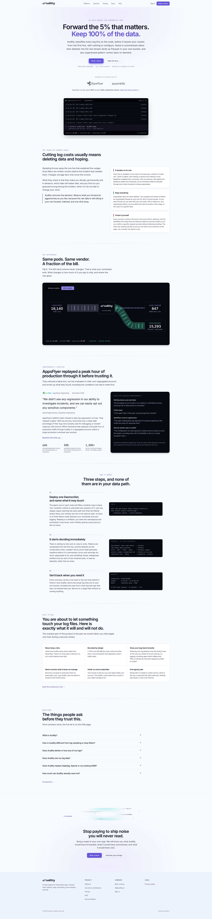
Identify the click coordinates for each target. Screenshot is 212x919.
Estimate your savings (114, 855)
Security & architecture (93, 888)
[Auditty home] (48, 3)
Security (96, 3)
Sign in (152, 3)
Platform (87, 3)
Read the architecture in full (53, 687)
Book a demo (163, 3)
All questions (48, 782)
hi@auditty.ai (119, 888)
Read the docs (114, 61)
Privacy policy (150, 884)
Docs (113, 3)
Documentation (90, 899)
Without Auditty (54, 288)
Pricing (105, 3)
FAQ (120, 3)
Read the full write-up (52, 438)
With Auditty (67, 288)
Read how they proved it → (130, 90)
